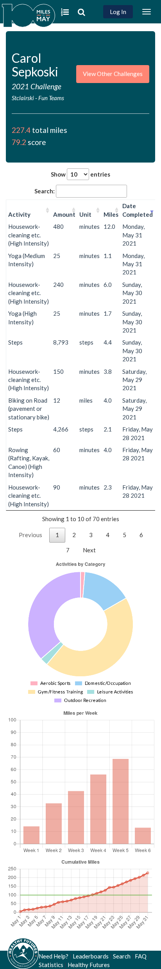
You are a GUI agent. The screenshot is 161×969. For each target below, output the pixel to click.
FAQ (141, 956)
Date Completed (137, 209)
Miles (111, 214)
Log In (118, 11)
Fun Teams (51, 97)
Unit (85, 214)
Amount (64, 214)
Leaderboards (91, 956)
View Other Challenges (113, 73)
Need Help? (53, 956)
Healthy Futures (89, 964)
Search (122, 956)
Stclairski (23, 97)
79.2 (19, 142)
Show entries (80, 174)
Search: (44, 191)
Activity (19, 214)
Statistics (51, 964)
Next (89, 549)
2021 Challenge (36, 86)
